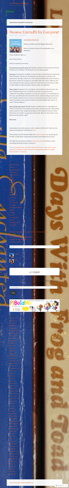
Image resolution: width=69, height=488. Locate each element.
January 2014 (13, 418)
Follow (13, 293)
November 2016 (14, 333)
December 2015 (13, 361)
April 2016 (12, 351)
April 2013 (12, 441)
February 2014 (13, 416)
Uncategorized (13, 217)
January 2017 (13, 328)
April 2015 (12, 381)
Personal (12, 200)
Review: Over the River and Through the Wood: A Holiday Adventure (28, 232)
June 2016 (12, 345)
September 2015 (14, 368)
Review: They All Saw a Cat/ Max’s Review (21, 237)
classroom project (38, 141)
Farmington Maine (39, 149)
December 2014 (13, 391)
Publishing (12, 205)
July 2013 (11, 433)
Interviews (12, 185)
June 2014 (12, 406)
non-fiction (28, 147)
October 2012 (13, 456)
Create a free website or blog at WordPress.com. (21, 482)
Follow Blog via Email (17, 278)
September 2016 (14, 338)
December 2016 (14, 330)
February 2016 (13, 356)
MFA (10, 192)
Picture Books (35, 147)
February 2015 (13, 386)
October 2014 (13, 396)
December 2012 (13, 451)
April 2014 (12, 411)
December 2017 (13, 318)
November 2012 (14, 454)
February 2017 (13, 325)
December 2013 (13, 421)
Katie (25, 35)
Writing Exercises (14, 222)
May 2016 (12, 348)
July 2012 (11, 464)
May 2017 (12, 323)
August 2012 (12, 461)
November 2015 (14, 363)
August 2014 (12, 401)
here (34, 130)
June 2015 (12, 376)
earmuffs (18, 149)
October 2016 (13, 335)
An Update (12, 234)
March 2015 (12, 383)
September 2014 (14, 398)
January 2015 (13, 388)
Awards (11, 167)
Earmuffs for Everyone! (27, 149)
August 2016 (12, 340)
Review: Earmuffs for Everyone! (34, 32)
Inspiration (12, 182)
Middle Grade (13, 195)
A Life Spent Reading (18, 3)
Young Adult (12, 225)
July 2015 (11, 373)
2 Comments (23, 151)
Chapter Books (13, 175)
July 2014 (11, 403)
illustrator (47, 149)
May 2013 (12, 438)
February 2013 (13, 446)
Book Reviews (17, 147)
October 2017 (13, 320)
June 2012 (12, 466)
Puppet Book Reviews (15, 207)
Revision (11, 212)
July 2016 (11, 343)
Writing (11, 220)
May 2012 (12, 469)
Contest (11, 177)
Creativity (12, 180)
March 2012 (12, 474)
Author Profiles (13, 165)
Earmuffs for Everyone (31, 40)
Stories (41, 147)
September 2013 (14, 428)
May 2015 (12, 378)
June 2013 (12, 436)
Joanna (11, 187)
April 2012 (12, 471)
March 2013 (12, 443)
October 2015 (13, 366)
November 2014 (14, 393)
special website (41, 134)
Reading (11, 210)
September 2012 (14, 459)
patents (17, 151)
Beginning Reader (14, 170)
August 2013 (12, 431)
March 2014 (12, 413)
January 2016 (13, 358)
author (49, 147)
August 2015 (12, 371)
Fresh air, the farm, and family (18, 239)
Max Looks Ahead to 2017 (16, 242)
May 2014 (12, 408)
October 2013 (13, 426)
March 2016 (12, 353)
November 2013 (13, 423)
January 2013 (13, 449)
